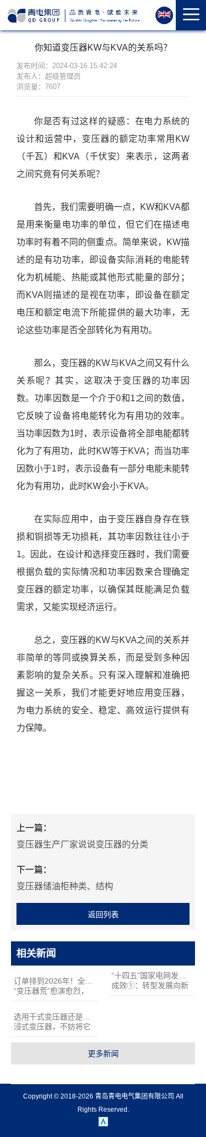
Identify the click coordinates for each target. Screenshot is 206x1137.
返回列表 (103, 914)
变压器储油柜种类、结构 (64, 886)
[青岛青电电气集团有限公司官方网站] (73, 16)
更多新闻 (103, 1053)
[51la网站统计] (103, 1123)
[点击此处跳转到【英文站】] (164, 15)
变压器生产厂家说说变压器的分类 (82, 844)
